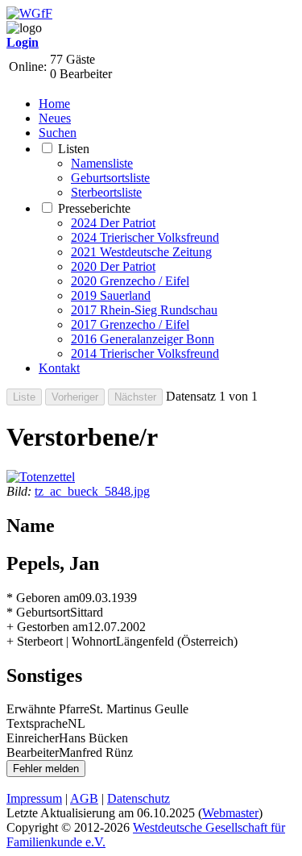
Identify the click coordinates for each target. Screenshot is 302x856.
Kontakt (59, 368)
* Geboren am (42, 598)
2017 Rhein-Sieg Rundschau (144, 310)
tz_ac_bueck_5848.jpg (92, 491)
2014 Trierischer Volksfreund (145, 353)
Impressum (34, 798)
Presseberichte (94, 208)
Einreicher (32, 738)
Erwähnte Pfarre (47, 709)
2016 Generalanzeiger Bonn (142, 339)
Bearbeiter (32, 752)
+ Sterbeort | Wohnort (61, 641)
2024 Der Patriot (113, 223)
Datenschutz (138, 798)
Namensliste (102, 163)
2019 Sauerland (111, 295)
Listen (73, 149)
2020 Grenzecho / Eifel (130, 281)
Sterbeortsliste (106, 192)
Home (54, 103)
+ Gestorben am (47, 627)
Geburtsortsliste (110, 178)
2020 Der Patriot (113, 266)
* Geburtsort (38, 612)
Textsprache (37, 723)
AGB (84, 798)
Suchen (58, 132)
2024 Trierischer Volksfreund (145, 237)
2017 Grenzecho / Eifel (130, 324)
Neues (55, 118)
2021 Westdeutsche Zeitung (141, 252)
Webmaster (230, 813)
